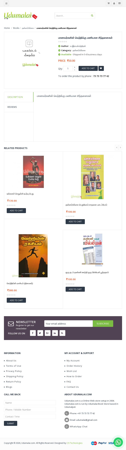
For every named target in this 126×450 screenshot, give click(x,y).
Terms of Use (13, 365)
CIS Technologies (74, 443)
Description (15, 96)
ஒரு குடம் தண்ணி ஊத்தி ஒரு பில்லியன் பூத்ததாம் (87, 272)
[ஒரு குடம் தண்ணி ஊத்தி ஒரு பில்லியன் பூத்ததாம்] (92, 249)
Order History (74, 365)
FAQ (69, 381)
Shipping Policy (14, 376)
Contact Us (73, 386)
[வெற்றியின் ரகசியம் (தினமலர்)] (33, 255)
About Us (11, 360)
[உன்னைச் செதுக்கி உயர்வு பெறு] (33, 171)
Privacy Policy (14, 371)
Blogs (9, 386)
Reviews (12, 107)
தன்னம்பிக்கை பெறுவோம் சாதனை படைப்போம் (86, 204)
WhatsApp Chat (78, 426)
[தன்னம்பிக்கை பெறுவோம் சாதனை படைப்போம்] (92, 176)
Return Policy (13, 381)
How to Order (74, 376)
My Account (73, 360)
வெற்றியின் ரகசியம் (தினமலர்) (20, 283)
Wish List (72, 371)
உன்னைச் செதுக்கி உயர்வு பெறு (20, 193)
